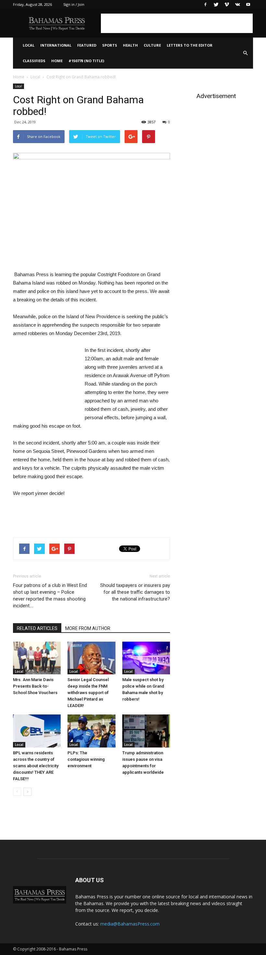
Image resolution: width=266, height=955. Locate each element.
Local (28, 45)
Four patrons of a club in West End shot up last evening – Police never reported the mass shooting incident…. (50, 595)
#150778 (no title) (86, 60)
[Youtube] (248, 4)
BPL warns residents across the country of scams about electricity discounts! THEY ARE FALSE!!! (35, 765)
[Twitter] (216, 4)
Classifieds (34, 60)
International (55, 45)
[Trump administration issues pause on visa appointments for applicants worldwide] (146, 730)
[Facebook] (205, 4)
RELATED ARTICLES (37, 628)
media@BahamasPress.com (130, 924)
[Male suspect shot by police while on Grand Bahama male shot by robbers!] (146, 658)
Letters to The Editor (189, 45)
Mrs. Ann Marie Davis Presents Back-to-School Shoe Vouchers (35, 686)
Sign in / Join (73, 4)
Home (57, 60)
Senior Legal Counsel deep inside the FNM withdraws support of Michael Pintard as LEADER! (88, 692)
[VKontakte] (237, 4)
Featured (86, 45)
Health (130, 45)
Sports (109, 45)
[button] (245, 53)
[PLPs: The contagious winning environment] (91, 730)
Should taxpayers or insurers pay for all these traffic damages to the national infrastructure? (135, 592)
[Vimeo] (227, 4)
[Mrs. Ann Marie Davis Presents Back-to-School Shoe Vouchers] (37, 658)
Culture (152, 45)
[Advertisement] (177, 23)
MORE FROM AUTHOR (87, 628)
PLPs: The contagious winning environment (86, 759)
